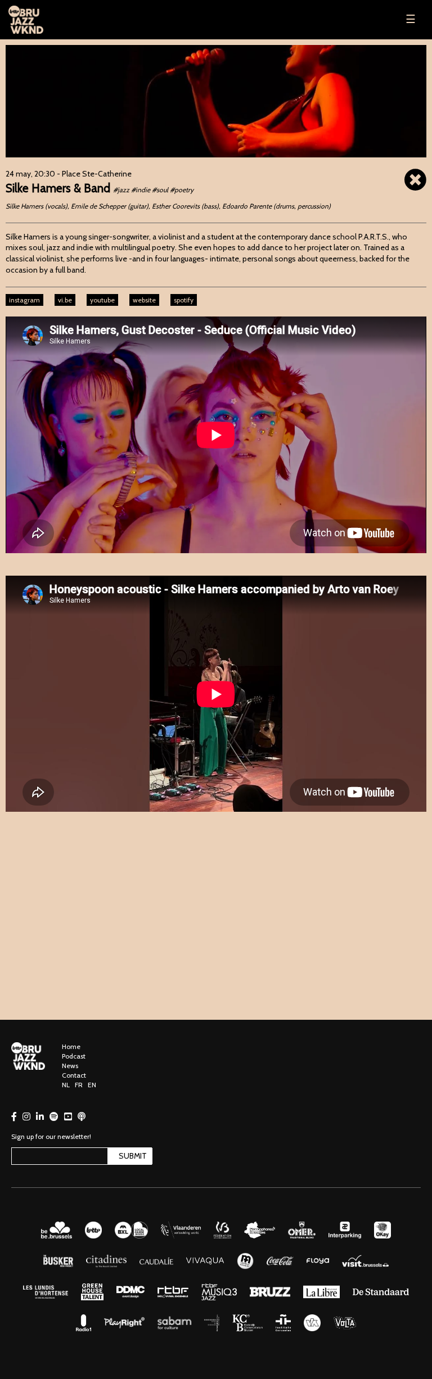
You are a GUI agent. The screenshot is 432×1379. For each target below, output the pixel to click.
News (70, 1065)
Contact (74, 1075)
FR (79, 1084)
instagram (24, 300)
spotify (184, 300)
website (144, 300)
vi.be (65, 300)
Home (71, 1046)
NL (66, 1084)
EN (92, 1084)
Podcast (74, 1056)
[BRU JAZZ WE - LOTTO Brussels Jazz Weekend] (50, 20)
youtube (102, 300)
